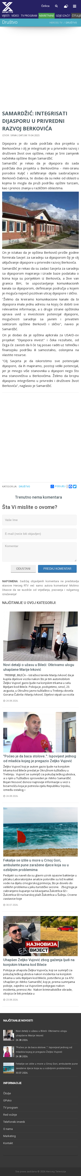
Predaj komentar (57, 568)
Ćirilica (45, 6)
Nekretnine (46, 15)
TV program (29, 15)
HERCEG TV (55, 22)
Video (15, 15)
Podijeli (60, 486)
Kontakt (8, 1143)
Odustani (23, 568)
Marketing (9, 1136)
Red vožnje (10, 1114)
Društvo (24, 486)
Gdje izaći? (63, 15)
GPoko (7, 1100)
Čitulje (7, 1093)
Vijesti (6, 15)
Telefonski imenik (14, 1121)
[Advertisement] (40, 69)
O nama (8, 1129)
